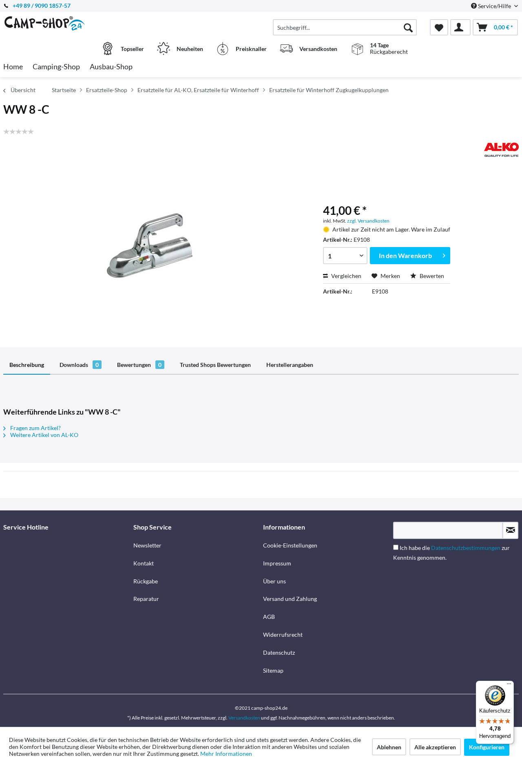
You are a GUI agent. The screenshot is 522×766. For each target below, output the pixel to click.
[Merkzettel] (439, 27)
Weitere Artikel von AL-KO (43, 434)
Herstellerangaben (289, 364)
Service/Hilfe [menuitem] (494, 5)
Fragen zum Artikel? (35, 427)
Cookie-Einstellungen (290, 545)
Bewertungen (139, 364)
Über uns (274, 581)
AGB (269, 616)
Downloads (79, 364)
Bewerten (431, 275)
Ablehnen (389, 747)
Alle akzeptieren (435, 747)
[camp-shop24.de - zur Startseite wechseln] (67, 23)
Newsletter (147, 545)
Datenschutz (279, 652)
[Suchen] (408, 27)
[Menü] (509, 686)
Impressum (277, 563)
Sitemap (273, 670)
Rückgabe (145, 581)
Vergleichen (345, 275)
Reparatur (146, 598)
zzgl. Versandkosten (368, 221)
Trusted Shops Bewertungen (215, 364)
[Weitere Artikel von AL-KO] (501, 149)
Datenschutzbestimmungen (465, 547)
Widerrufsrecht (283, 634)
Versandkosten (244, 718)
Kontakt (143, 563)
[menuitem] (345, 27)
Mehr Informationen (226, 753)
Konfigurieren (486, 747)
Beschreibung (26, 364)
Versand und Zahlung (290, 598)
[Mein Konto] (460, 27)
